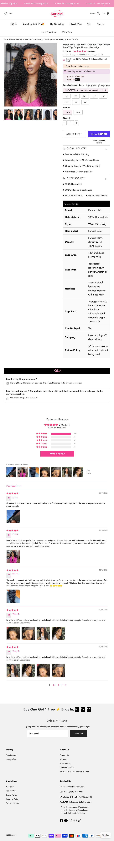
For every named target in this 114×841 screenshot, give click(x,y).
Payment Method (12, 803)
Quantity (67, 118)
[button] (80, 51)
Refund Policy (11, 795)
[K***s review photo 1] (13, 516)
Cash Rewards (11, 755)
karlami (13, 835)
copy (77, 79)
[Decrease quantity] (65, 122)
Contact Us (64, 755)
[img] (12, 493)
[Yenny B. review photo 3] (43, 633)
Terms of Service (67, 767)
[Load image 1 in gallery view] (30, 74)
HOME (13, 24)
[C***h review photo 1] (13, 556)
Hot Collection (57, 24)
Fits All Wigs (75, 24)
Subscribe (78, 733)
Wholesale (10, 786)
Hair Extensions (49, 32)
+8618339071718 (76, 796)
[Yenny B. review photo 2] (28, 633)
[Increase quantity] (76, 122)
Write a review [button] (57, 453)
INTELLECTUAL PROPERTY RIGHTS (74, 771)
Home (6, 39)
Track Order (10, 790)
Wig (89, 24)
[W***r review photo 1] (13, 596)
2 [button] (53, 685)
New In (100, 24)
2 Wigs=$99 (11, 759)
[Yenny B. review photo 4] (58, 633)
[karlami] (57, 13)
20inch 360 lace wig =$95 (36, 3)
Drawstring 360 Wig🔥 (33, 24)
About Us (63, 759)
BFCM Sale (67, 32)
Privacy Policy (65, 763)
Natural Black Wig (16, 39)
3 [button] (58, 685)
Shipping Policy (12, 799)
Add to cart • (74, 134)
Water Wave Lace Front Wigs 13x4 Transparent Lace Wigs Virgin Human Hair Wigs (51, 39)
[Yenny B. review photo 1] (13, 633)
